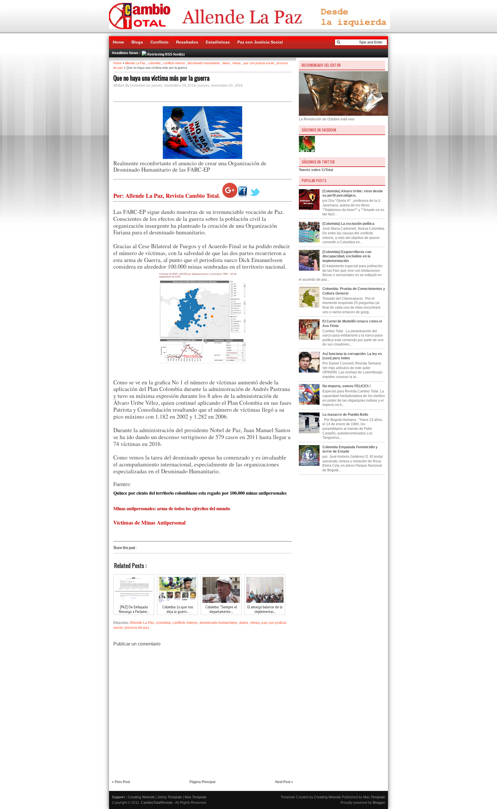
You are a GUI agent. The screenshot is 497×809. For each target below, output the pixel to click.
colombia (154, 63)
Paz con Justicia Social (260, 42)
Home (118, 42)
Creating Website (141, 797)
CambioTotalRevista (157, 803)
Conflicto (159, 42)
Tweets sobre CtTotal (316, 170)
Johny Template (169, 797)
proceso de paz (137, 628)
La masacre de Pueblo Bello (345, 415)
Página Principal (202, 782)
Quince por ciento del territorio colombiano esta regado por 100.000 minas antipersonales (199, 492)
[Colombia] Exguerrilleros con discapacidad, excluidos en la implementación (346, 256)
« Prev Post (121, 782)
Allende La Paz (135, 63)
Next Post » (284, 782)
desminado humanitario (204, 63)
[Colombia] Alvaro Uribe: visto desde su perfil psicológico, (352, 193)
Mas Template (196, 797)
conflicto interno (174, 63)
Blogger (379, 803)
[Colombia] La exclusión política (348, 224)
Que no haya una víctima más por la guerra (161, 77)
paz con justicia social (258, 63)
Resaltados (187, 42)
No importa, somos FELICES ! (346, 386)
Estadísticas (218, 42)
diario (226, 63)
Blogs (137, 42)
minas (236, 63)
